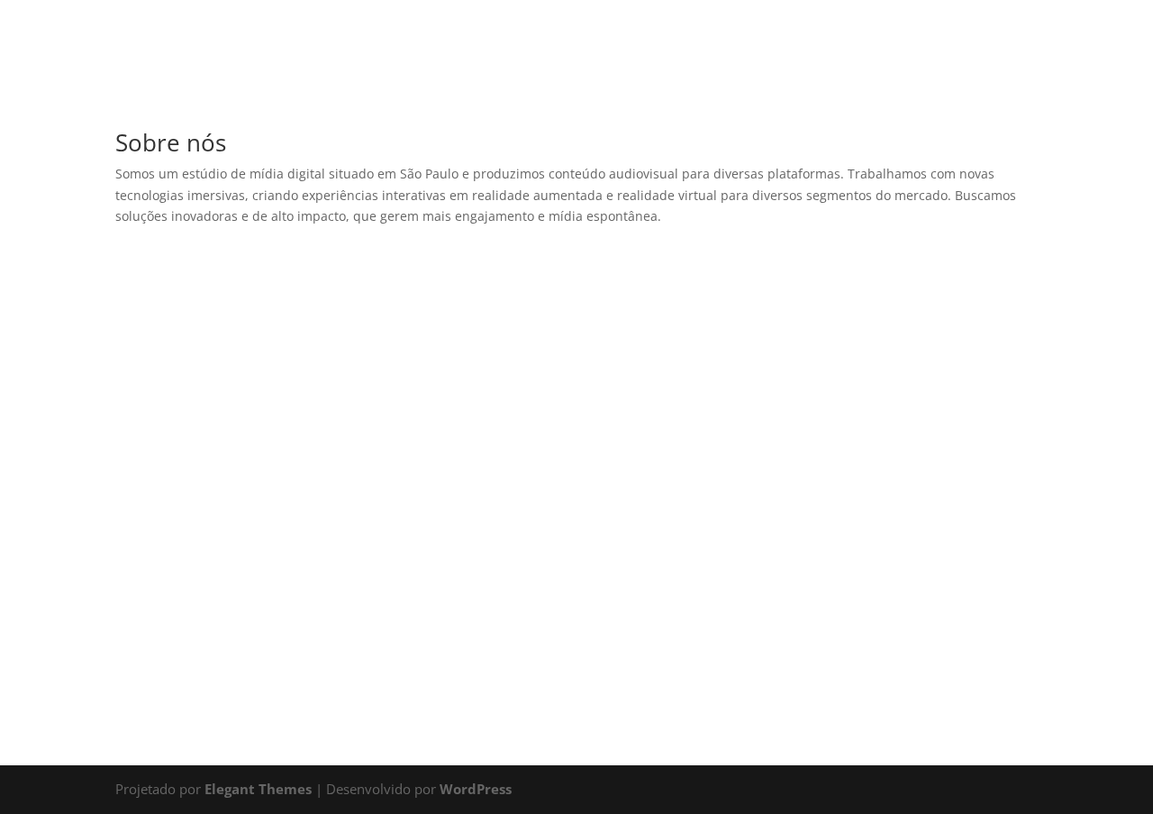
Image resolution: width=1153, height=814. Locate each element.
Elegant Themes (258, 789)
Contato (650, 108)
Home (492, 108)
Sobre (565, 108)
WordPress (476, 789)
